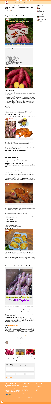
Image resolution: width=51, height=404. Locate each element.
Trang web (27, 372)
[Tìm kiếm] (43, 2)
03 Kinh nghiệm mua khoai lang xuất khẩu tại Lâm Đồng (9, 356)
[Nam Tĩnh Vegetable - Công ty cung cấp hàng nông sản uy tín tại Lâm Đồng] (7, 2)
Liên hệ (31, 2)
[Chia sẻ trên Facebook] (17, 338)
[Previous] (6, 354)
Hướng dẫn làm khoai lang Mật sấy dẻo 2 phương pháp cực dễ (42, 14)
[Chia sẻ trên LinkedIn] (22, 338)
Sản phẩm (20, 2)
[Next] (34, 354)
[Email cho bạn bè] (20, 338)
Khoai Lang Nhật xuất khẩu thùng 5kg (13, 325)
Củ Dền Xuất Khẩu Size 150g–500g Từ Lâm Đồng (42, 8)
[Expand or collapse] (32, 48)
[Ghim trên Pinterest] (21, 338)
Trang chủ (12, 2)
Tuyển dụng (27, 2)
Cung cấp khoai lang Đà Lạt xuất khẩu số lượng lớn (30, 356)
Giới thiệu (16, 2)
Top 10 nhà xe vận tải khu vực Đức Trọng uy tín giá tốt (42, 11)
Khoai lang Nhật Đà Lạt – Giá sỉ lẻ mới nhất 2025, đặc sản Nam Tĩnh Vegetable (42, 20)
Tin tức (24, 2)
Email (17, 372)
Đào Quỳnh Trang (14, 10)
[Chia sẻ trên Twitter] (18, 338)
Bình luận (7, 366)
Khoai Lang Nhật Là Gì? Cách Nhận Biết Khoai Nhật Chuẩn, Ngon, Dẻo (42, 17)
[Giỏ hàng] (45, 2)
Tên (6, 372)
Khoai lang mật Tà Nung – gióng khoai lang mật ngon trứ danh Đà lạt (20, 357)
